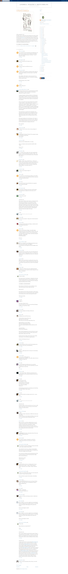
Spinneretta (20, 437)
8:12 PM (20, 429)
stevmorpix (20, 355)
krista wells (20, 420)
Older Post (36, 566)
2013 (42, 33)
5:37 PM (20, 214)
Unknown (20, 174)
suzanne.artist (21, 140)
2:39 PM (20, 171)
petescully (20, 258)
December (43, 38)
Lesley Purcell (21, 194)
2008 (42, 68)
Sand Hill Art (21, 169)
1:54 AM (20, 81)
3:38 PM (20, 401)
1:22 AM (20, 557)
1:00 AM (20, 485)
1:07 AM (20, 312)
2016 (42, 29)
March (43, 51)
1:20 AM (20, 62)
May (42, 48)
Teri (19, 84)
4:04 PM (20, 185)
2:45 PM (20, 179)
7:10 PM (20, 226)
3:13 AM (20, 376)
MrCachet (20, 309)
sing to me (43, 63)
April (42, 49)
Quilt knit (20, 228)
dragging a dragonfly (45, 53)
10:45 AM (20, 137)
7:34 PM (20, 247)
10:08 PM (20, 435)
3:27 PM (20, 390)
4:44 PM (20, 197)
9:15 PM (20, 264)
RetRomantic (21, 159)
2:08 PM (20, 166)
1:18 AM (20, 57)
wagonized (20, 479)
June (42, 47)
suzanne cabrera (21, 127)
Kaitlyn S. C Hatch (21, 411)
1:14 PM (20, 562)
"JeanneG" (20, 267)
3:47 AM (20, 468)
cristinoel (20, 217)
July (42, 45)
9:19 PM (20, 353)
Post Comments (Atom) (23, 568)
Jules (19, 132)
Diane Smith (20, 500)
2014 (42, 32)
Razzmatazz (20, 371)
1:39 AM (20, 67)
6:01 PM (20, 220)
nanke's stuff (20, 250)
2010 (42, 37)
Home (27, 566)
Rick (19, 378)
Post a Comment (18, 565)
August (43, 44)
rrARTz (20, 181)
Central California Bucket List (23, 89)
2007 (42, 69)
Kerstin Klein (21, 150)
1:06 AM (20, 529)
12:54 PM (20, 157)
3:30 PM (20, 396)
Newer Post (18, 566)
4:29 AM (20, 130)
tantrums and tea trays (45, 55)
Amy (19, 299)
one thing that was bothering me (46, 62)
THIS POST (23, 37)
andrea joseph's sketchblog (34, 4)
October (43, 41)
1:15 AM (20, 360)
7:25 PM (20, 239)
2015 (42, 30)
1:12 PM (20, 477)
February (43, 52)
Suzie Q (20, 488)
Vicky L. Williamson (22, 241)
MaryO (20, 64)
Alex (19, 349)
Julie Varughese (21, 59)
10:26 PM (20, 509)
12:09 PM (20, 148)
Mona (20, 362)
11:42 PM (20, 297)
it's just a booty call (44, 58)
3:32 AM (20, 340)
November (43, 40)
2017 (42, 28)
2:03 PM (20, 538)
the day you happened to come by (46, 60)
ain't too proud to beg (45, 59)
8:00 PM (20, 256)
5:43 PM (20, 498)
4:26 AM (20, 125)
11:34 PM (20, 272)
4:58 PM (20, 210)
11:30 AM (20, 460)
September (43, 43)
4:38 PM (20, 408)
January (43, 65)
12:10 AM (20, 306)
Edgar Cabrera (21, 494)
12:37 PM (20, 346)
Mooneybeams (21, 70)
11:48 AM (20, 492)
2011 (42, 36)
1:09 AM (20, 441)
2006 (42, 71)
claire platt (20, 222)
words (42, 56)
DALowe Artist (21, 51)
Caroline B (20, 342)
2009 (42, 66)
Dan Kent (20, 314)
